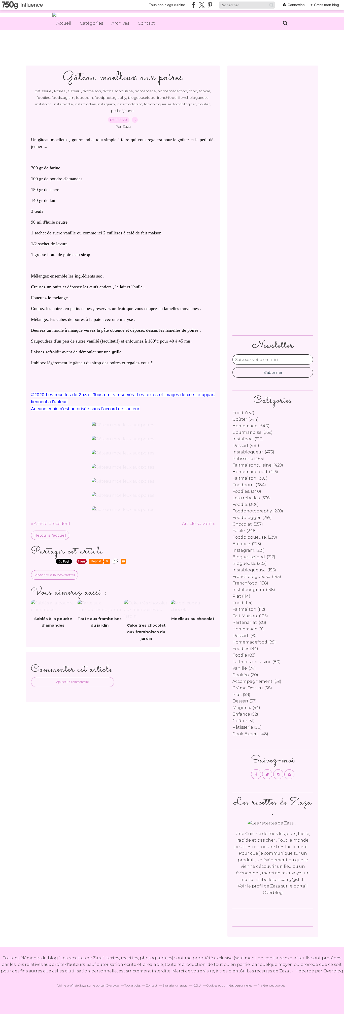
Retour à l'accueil (50, 535)
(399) (249, 478)
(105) (250, 615)
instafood (43, 104)
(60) (245, 674)
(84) (245, 648)
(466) (248, 458)
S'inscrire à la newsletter (54, 575)
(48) (250, 733)
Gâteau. (74, 91)
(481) (245, 445)
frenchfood (167, 97)
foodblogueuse (157, 104)
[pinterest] (210, 5)
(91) (248, 629)
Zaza (275, 886)
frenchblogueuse (193, 97)
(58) (252, 688)
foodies (43, 97)
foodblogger (184, 104)
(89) (254, 642)
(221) (248, 550)
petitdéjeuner (123, 110)
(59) (256, 681)
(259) (252, 517)
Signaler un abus (175, 985)
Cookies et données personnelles (229, 985)
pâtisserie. (43, 91)
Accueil (63, 23)
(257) (247, 524)
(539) (252, 432)
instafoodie (63, 104)
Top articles (132, 985)
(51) (243, 720)
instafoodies (85, 104)
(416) (255, 471)
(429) (257, 465)
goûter (204, 104)
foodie (204, 91)
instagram (106, 104)
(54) (246, 707)
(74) (244, 668)
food (193, 91)
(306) (245, 504)
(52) (245, 714)
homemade (145, 91)
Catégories (91, 23)
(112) (248, 609)
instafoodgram (129, 104)
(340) (246, 491)
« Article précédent (51, 523)
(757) (243, 412)
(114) (241, 596)
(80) (256, 661)
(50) (247, 727)
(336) (251, 498)
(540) (250, 425)
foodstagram (63, 97)
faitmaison (92, 91)
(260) (257, 511)
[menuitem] (63, 23)
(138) (250, 583)
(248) (244, 530)
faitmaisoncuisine (118, 91)
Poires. (60, 91)
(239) (254, 537)
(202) (249, 563)
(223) (246, 543)
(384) (249, 484)
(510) (248, 439)
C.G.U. (197, 985)
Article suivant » (198, 523)
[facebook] (193, 5)
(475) (253, 452)
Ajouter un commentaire (72, 682)
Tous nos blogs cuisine (167, 5)
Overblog (333, 971)
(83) (244, 655)
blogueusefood (141, 97)
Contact (146, 23)
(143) (256, 576)
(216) (253, 557)
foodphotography (110, 97)
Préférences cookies (271, 985)
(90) (245, 635)
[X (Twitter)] (201, 5)
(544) (245, 419)
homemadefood (172, 91)
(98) (249, 622)
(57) (244, 701)
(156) (254, 570)
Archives (120, 23)
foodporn (84, 97)
